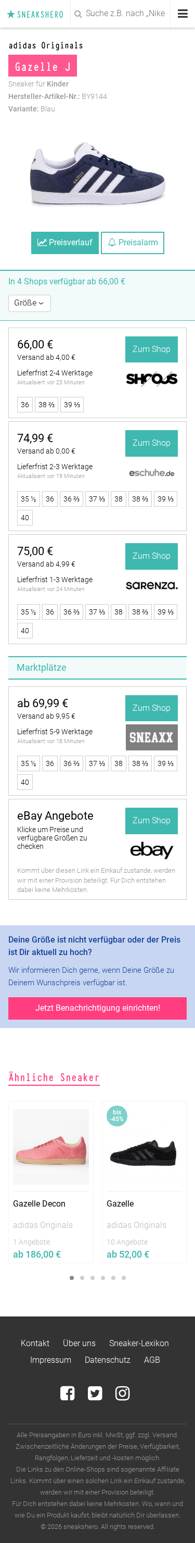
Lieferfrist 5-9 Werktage (55, 731)
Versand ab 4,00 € (46, 357)
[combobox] (97, 13)
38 (118, 499)
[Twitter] (96, 1396)
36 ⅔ (71, 499)
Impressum (50, 1360)
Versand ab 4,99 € (46, 564)
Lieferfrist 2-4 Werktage (55, 373)
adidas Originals (45, 44)
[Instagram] (122, 1396)
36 (25, 404)
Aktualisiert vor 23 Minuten (51, 382)
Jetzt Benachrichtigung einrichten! (97, 1008)
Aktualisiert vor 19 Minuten (51, 476)
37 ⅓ (97, 499)
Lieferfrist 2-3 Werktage (55, 466)
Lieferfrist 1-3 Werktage (55, 579)
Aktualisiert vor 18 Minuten (51, 741)
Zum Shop (152, 349)
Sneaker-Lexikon (139, 1343)
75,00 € (35, 551)
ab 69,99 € (42, 703)
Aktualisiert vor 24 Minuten (51, 589)
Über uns (79, 1343)
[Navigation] (183, 14)
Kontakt (35, 1343)
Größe (26, 303)
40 (25, 517)
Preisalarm (137, 242)
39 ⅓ (72, 404)
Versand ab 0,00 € (46, 451)
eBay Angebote (55, 815)
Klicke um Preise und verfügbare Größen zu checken (52, 837)
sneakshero (37, 14)
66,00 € (35, 344)
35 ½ (28, 499)
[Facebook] (68, 1396)
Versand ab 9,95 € (46, 716)
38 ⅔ (46, 404)
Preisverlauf (70, 242)
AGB (152, 1360)
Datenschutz (108, 1360)
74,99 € (35, 438)
